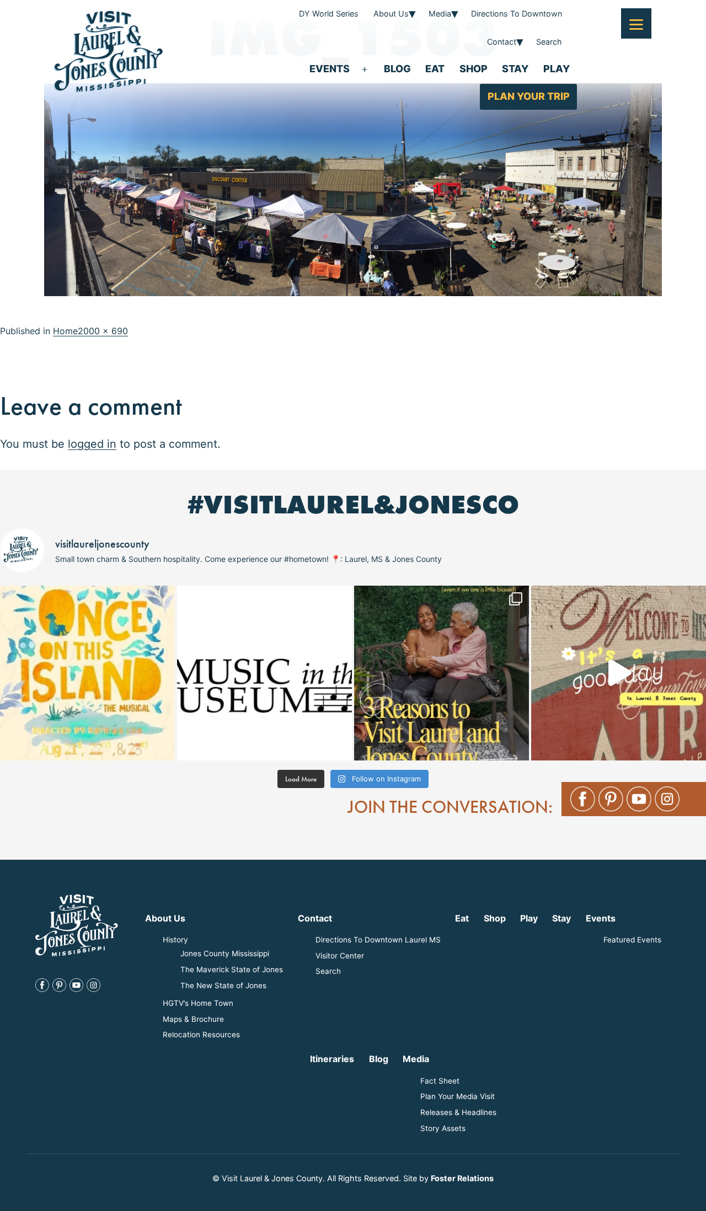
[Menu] (636, 23)
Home (65, 330)
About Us (391, 13)
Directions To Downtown (516, 13)
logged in (92, 444)
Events (329, 68)
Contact (501, 41)
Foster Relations (462, 1178)
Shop (473, 68)
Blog (397, 68)
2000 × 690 (103, 330)
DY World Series (329, 13)
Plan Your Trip (529, 96)
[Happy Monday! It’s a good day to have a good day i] (618, 673)
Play (556, 68)
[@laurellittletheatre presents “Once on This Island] (87, 673)
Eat (435, 68)
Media (440, 13)
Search (549, 41)
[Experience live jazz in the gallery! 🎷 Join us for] (264, 673)
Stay (515, 68)
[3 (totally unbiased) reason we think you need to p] (441, 673)
